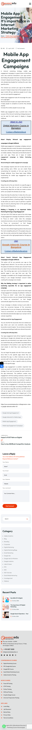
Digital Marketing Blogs (10, 550)
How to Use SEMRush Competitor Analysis (15, 444)
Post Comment (10, 506)
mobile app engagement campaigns (13, 425)
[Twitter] (4, 655)
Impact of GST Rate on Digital (11, 437)
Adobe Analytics (8, 536)
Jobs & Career (8, 564)
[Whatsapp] (4, 726)
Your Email (5, 471)
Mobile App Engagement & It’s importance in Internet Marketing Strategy (15, 36)
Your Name (6, 462)
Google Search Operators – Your (19, 613)
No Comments (21, 48)
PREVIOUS (5, 435)
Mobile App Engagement (9, 421)
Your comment (7, 488)
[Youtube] (7, 655)
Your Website (6, 479)
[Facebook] (1, 655)
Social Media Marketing (10, 575)
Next (2, 442)
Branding (6, 541)
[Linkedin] (12, 655)
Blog (5, 539)
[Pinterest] (10, 655)
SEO (5, 570)
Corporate (7, 544)
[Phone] (1, 366)
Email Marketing (8, 553)
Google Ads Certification (11, 558)
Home (2, 36)
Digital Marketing (9, 547)
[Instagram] (15, 655)
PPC (4, 48)
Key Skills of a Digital (16, 598)
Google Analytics (9, 561)
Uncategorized (8, 578)
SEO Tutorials (8, 572)
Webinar (6, 581)
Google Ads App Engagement (11, 413)
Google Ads (7, 555)
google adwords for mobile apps (12, 417)
